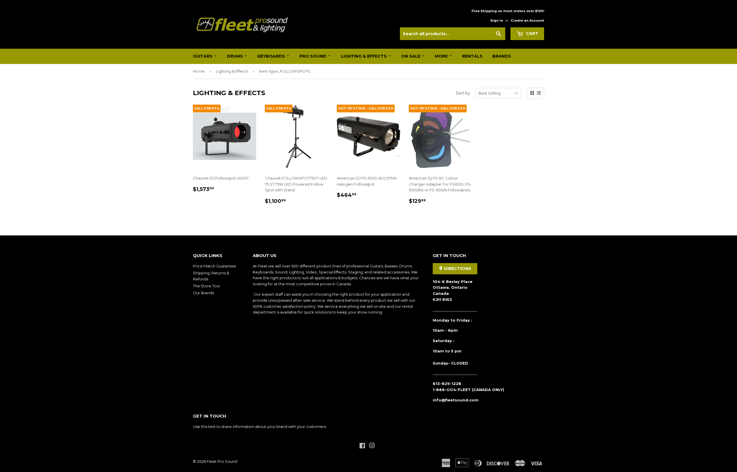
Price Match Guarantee (214, 266)
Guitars (203, 56)
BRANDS (501, 56)
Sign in (496, 20)
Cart (531, 33)
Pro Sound (313, 56)
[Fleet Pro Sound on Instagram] (372, 446)
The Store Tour (206, 286)
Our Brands (203, 292)
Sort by (463, 93)
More (442, 56)
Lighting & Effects (364, 56)
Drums (235, 56)
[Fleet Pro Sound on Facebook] (362, 446)
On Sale (411, 56)
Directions (457, 268)
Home (199, 71)
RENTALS (472, 56)
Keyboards (271, 56)
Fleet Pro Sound (222, 461)
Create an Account (527, 20)
